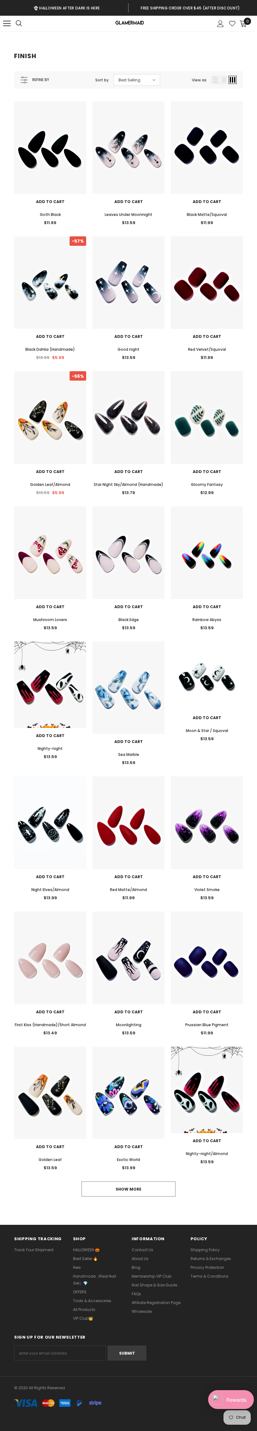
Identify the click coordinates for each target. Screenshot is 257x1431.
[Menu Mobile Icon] (7, 23)
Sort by (102, 80)
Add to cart (50, 201)
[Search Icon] (25, 23)
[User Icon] (220, 23)
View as (199, 80)
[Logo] (129, 24)
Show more (128, 1189)
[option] (66, 8)
